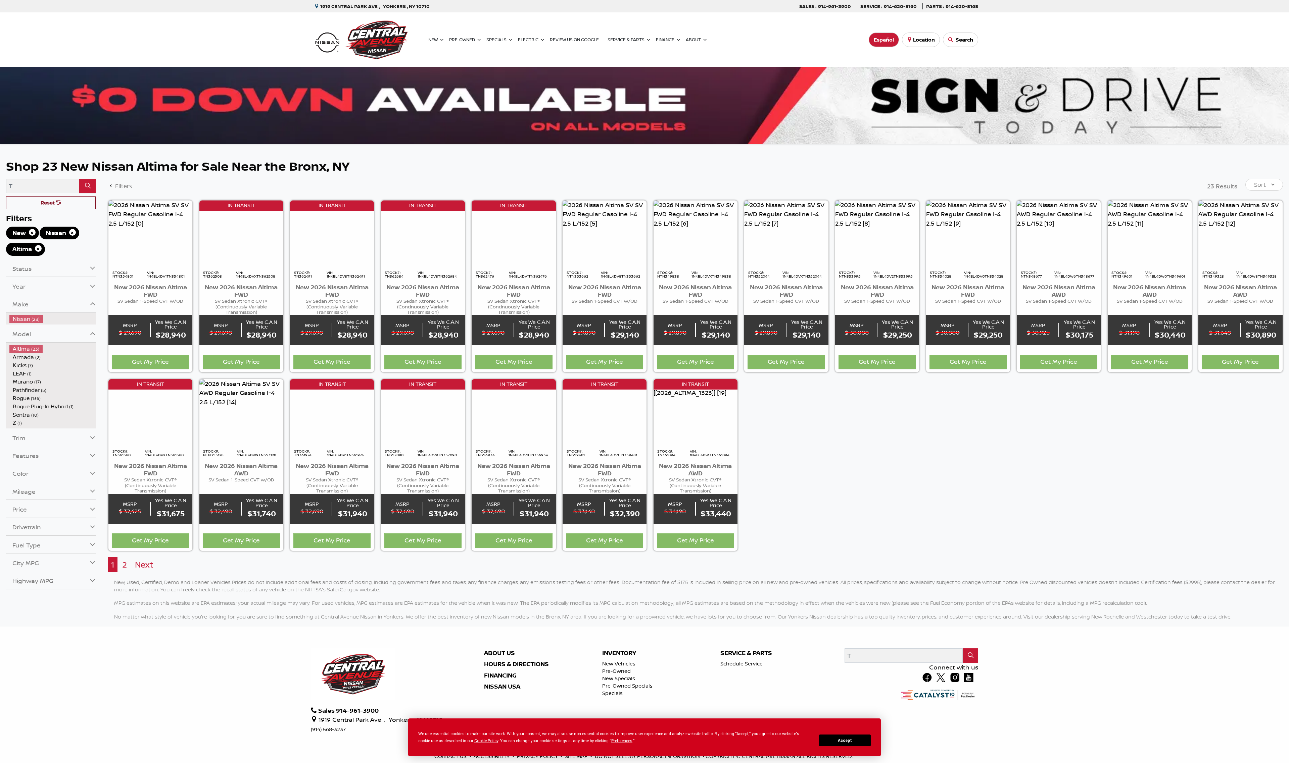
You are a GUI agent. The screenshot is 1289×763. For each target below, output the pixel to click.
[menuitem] (52, 319)
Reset (48, 202)
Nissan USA (502, 686)
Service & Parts (746, 653)
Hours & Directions (516, 664)
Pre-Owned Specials (627, 685)
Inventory (619, 653)
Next (144, 564)
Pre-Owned (616, 670)
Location (924, 39)
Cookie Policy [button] (486, 741)
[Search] (87, 186)
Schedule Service (741, 663)
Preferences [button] (621, 741)
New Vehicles (618, 663)
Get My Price (150, 361)
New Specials (618, 678)
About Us (499, 653)
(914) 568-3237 (328, 729)
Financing (500, 675)
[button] (434, 39)
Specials (612, 693)
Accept (845, 740)
